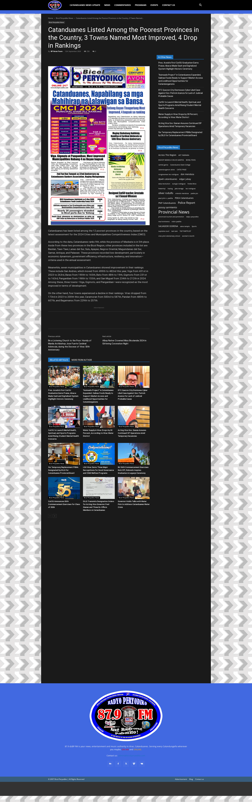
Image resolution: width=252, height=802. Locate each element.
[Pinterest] (64, 58)
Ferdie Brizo (192, 184)
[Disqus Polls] (99, 561)
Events (154, 5)
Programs (140, 5)
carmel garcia (163, 165)
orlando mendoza (182, 193)
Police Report (186, 202)
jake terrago (179, 189)
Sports (194, 226)
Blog (191, 779)
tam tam (174, 231)
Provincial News (173, 212)
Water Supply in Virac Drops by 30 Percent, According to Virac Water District (98, 433)
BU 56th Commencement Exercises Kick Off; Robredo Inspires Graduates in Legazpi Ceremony (133, 470)
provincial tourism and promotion (171, 217)
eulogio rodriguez (179, 184)
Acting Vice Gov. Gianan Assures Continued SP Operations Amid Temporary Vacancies (132, 433)
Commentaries (122, 5)
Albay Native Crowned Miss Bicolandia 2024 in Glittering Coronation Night (124, 342)
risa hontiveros (164, 222)
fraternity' (162, 189)
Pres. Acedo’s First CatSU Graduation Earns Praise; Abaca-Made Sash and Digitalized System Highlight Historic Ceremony (178, 66)
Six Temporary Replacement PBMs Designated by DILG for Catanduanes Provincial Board (63, 470)
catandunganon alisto (166, 170)
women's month (188, 236)
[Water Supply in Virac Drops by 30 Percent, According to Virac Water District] (99, 417)
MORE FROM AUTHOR (82, 360)
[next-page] (54, 516)
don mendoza (187, 174)
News (107, 5)
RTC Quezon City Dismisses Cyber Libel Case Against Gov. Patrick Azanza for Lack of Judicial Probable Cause (180, 93)
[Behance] (110, 764)
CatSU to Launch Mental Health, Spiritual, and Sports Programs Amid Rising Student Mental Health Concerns (179, 105)
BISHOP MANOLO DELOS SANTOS (171, 160)
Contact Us (168, 5)
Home (50, 18)
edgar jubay (185, 179)
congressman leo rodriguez (168, 174)
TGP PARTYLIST (185, 231)
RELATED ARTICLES (59, 360)
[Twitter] (58, 58)
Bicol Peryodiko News (64, 18)
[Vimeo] (134, 764)
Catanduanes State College (180, 165)
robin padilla (176, 222)
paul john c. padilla (165, 198)
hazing (170, 189)
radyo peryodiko (192, 217)
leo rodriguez (191, 189)
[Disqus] (99, 637)
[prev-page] (50, 516)
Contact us (199, 779)
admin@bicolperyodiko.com (131, 755)
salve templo (185, 226)
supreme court (163, 231)
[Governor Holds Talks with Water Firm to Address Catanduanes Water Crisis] (134, 488)
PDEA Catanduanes (184, 198)
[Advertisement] (87, 789)
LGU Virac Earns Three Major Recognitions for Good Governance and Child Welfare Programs (98, 470)
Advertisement (181, 779)
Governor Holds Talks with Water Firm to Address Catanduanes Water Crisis (134, 504)
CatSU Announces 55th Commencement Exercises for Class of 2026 (64, 504)
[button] (200, 5)
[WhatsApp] (71, 58)
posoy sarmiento (167, 207)
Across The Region (167, 155)
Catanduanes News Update (85, 5)
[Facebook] (51, 58)
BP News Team (57, 51)
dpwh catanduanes (167, 179)
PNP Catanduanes (167, 203)
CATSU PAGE (181, 170)
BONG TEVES (191, 160)
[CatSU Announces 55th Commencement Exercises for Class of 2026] (64, 488)
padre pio (194, 193)
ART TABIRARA (183, 155)
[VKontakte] (142, 764)
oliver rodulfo (165, 193)
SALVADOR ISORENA (168, 226)
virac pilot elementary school (169, 236)
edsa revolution (164, 184)
